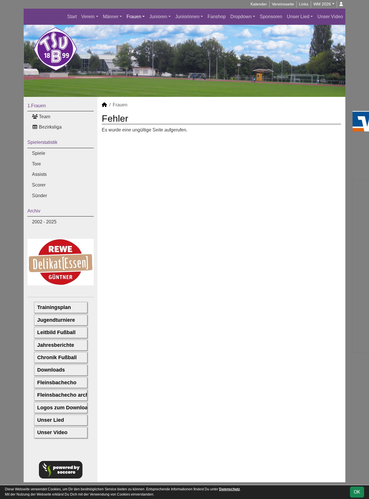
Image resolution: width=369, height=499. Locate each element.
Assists (39, 174)
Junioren (158, 16)
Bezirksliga (50, 127)
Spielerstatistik (42, 142)
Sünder (39, 195)
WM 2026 (322, 4)
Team (44, 116)
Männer (110, 16)
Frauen (134, 16)
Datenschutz (229, 489)
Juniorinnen (187, 16)
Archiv (33, 210)
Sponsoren (271, 16)
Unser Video (330, 16)
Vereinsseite (283, 4)
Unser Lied (298, 16)
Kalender (259, 4)
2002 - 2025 (44, 221)
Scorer (39, 184)
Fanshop (217, 16)
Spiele (38, 153)
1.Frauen (36, 105)
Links (303, 4)
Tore (36, 163)
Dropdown (241, 16)
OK (357, 491)
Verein (88, 16)
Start (72, 16)
